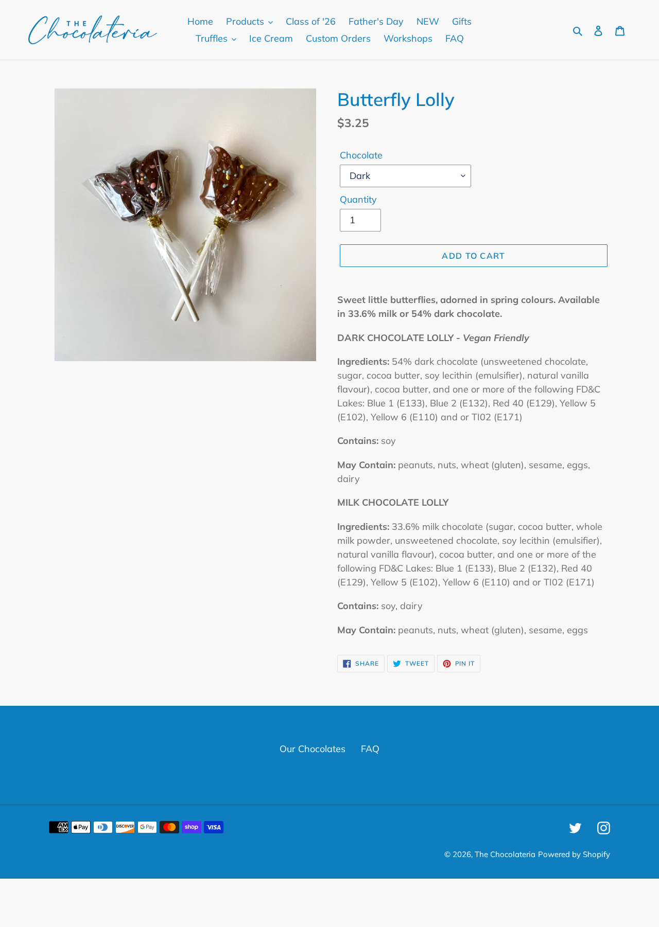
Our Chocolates (312, 749)
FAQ (370, 749)
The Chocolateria (505, 854)
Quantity (358, 199)
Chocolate (361, 155)
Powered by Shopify (574, 854)
